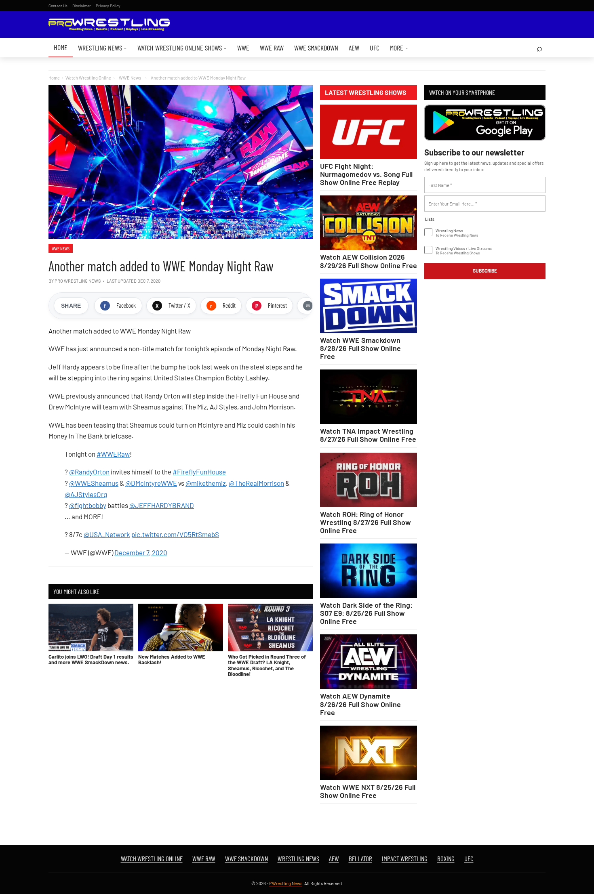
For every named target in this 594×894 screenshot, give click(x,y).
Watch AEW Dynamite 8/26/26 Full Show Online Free (360, 703)
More (399, 47)
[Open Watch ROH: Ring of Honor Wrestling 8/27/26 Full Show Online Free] (368, 480)
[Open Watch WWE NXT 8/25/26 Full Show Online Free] (368, 753)
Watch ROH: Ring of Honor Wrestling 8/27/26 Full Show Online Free (365, 522)
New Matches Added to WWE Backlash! (171, 659)
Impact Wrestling (405, 858)
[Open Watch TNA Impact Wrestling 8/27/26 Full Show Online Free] (368, 396)
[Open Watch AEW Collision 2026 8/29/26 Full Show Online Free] (368, 222)
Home (60, 47)
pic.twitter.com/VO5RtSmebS (175, 534)
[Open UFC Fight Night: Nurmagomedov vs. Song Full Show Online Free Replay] (368, 132)
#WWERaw (113, 454)
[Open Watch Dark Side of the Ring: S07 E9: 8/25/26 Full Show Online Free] (368, 571)
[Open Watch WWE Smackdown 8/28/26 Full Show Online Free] (368, 306)
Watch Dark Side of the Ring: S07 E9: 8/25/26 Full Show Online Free (366, 612)
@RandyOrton (89, 472)
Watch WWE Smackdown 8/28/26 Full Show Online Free (360, 348)
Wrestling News (102, 47)
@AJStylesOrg (86, 494)
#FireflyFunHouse (199, 472)
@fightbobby (87, 505)
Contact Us (57, 5)
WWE (243, 47)
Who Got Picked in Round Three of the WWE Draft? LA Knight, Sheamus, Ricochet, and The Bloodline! (267, 665)
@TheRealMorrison (256, 483)
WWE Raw (272, 47)
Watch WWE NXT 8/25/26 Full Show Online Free (367, 791)
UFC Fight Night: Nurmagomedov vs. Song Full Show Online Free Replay (366, 174)
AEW (354, 47)
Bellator (360, 858)
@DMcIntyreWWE (151, 483)
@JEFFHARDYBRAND (161, 505)
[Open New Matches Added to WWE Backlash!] (180, 627)
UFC (374, 47)
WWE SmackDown (316, 47)
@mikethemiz (205, 483)
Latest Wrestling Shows (366, 92)
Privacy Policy (108, 5)
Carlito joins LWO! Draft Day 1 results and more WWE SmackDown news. (90, 659)
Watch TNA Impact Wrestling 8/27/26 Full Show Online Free (368, 434)
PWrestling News (285, 883)
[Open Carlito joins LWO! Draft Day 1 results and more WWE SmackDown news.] (90, 627)
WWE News (61, 248)
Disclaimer (81, 5)
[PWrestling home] (109, 25)
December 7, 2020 (140, 552)
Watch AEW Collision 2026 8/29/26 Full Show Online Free (368, 260)
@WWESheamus (93, 483)
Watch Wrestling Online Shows (182, 47)
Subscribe (485, 270)
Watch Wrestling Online (88, 77)
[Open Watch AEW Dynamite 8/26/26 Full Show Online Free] (368, 661)
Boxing (446, 858)
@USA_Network (107, 534)
